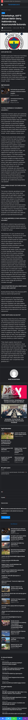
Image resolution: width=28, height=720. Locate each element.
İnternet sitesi (4, 503)
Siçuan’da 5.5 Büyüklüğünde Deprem (11, 617)
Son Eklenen (14, 524)
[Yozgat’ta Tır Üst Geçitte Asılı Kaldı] (6, 640)
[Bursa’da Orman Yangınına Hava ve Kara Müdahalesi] (7, 435)
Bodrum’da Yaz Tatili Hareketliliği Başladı (16, 645)
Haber (9, 9)
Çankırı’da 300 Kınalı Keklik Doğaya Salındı (20, 433)
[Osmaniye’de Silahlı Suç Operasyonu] (5, 100)
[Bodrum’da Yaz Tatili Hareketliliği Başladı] (6, 646)
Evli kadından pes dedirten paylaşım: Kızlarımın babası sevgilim (18, 91)
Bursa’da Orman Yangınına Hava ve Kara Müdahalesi (6, 442)
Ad (2, 491)
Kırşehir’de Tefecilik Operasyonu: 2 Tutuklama (6, 458)
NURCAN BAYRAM (7, 27)
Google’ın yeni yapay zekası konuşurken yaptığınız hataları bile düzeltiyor (18, 537)
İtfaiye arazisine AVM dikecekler (7, 448)
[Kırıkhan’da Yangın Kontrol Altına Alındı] (6, 601)
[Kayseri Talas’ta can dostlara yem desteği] (6, 589)
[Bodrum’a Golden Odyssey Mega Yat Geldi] (6, 633)
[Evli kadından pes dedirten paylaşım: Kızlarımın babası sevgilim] (5, 91)
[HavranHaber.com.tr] (14, 4)
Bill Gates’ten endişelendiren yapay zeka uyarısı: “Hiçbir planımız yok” (13, 570)
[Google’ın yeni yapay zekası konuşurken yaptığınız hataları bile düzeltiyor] (6, 538)
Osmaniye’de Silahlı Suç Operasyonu (12, 1)
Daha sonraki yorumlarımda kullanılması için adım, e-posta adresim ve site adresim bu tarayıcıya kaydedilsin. (14, 511)
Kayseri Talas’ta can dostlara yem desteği (17, 587)
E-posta (3, 497)
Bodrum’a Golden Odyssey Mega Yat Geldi (18, 632)
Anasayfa (4, 9)
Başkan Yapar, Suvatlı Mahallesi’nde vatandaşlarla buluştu (21, 450)
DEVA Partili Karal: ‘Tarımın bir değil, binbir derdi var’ (19, 458)
